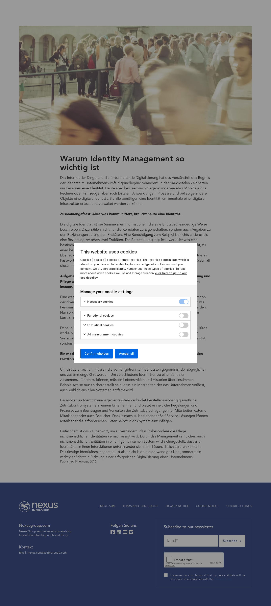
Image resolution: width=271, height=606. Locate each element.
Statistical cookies (99, 325)
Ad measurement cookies (104, 334)
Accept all (126, 354)
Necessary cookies (99, 301)
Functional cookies (100, 315)
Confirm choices (97, 354)
